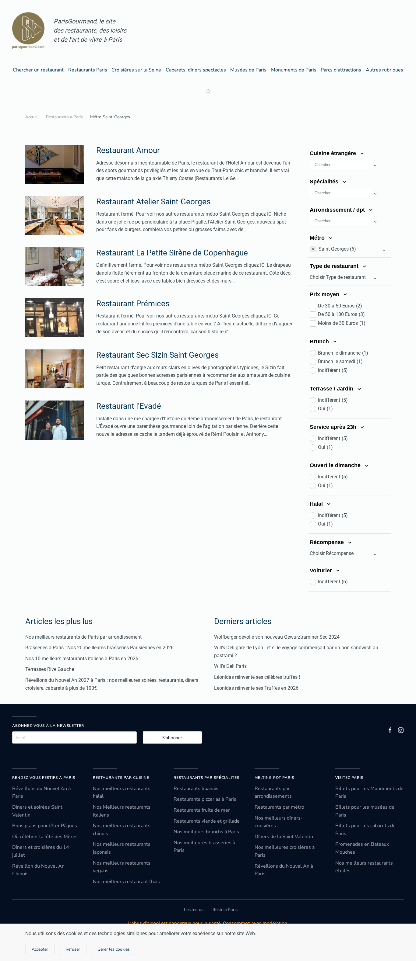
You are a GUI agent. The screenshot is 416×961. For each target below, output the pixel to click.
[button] (344, 165)
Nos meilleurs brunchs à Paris (206, 831)
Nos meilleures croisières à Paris (285, 851)
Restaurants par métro (279, 807)
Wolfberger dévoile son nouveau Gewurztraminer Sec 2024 (277, 637)
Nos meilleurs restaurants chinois (121, 829)
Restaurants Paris (87, 70)
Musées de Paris (248, 70)
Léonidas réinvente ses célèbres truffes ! (257, 677)
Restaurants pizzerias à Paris (205, 799)
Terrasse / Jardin (332, 389)
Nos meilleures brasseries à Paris (204, 846)
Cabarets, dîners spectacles (196, 70)
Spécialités (325, 182)
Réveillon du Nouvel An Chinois (38, 870)
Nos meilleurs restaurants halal (121, 792)
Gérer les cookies (113, 949)
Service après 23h (334, 427)
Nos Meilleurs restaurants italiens (121, 811)
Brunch (320, 341)
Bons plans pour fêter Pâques (44, 825)
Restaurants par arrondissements (273, 792)
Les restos (193, 909)
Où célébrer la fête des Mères (45, 836)
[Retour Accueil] (28, 30)
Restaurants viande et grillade (207, 821)
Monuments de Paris (293, 70)
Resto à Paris (225, 909)
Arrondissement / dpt (338, 210)
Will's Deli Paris (230, 666)
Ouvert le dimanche (336, 465)
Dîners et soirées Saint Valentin (37, 811)
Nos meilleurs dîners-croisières (279, 822)
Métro (318, 238)
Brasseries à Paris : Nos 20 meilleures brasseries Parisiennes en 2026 (99, 647)
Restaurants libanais (196, 788)
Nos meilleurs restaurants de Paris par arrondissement (83, 637)
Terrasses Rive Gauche (49, 669)
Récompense (327, 542)
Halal (317, 504)
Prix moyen (325, 294)
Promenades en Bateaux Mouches (362, 848)
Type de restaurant (335, 266)
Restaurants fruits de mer (202, 810)
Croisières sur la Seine (136, 70)
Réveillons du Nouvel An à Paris (41, 792)
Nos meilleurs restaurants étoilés (364, 867)
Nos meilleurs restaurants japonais (121, 848)
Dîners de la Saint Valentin (284, 836)
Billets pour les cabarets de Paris (365, 829)
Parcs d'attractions (341, 70)
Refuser (72, 949)
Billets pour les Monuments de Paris (369, 792)
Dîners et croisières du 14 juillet (40, 851)
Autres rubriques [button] (384, 70)
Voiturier (321, 570)
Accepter (40, 949)
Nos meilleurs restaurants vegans (121, 867)
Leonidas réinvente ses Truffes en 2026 (256, 688)
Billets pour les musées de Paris (364, 811)
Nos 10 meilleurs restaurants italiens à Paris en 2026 (81, 658)
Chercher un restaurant (38, 70)
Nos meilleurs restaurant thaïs (126, 881)
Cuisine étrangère (334, 153)
